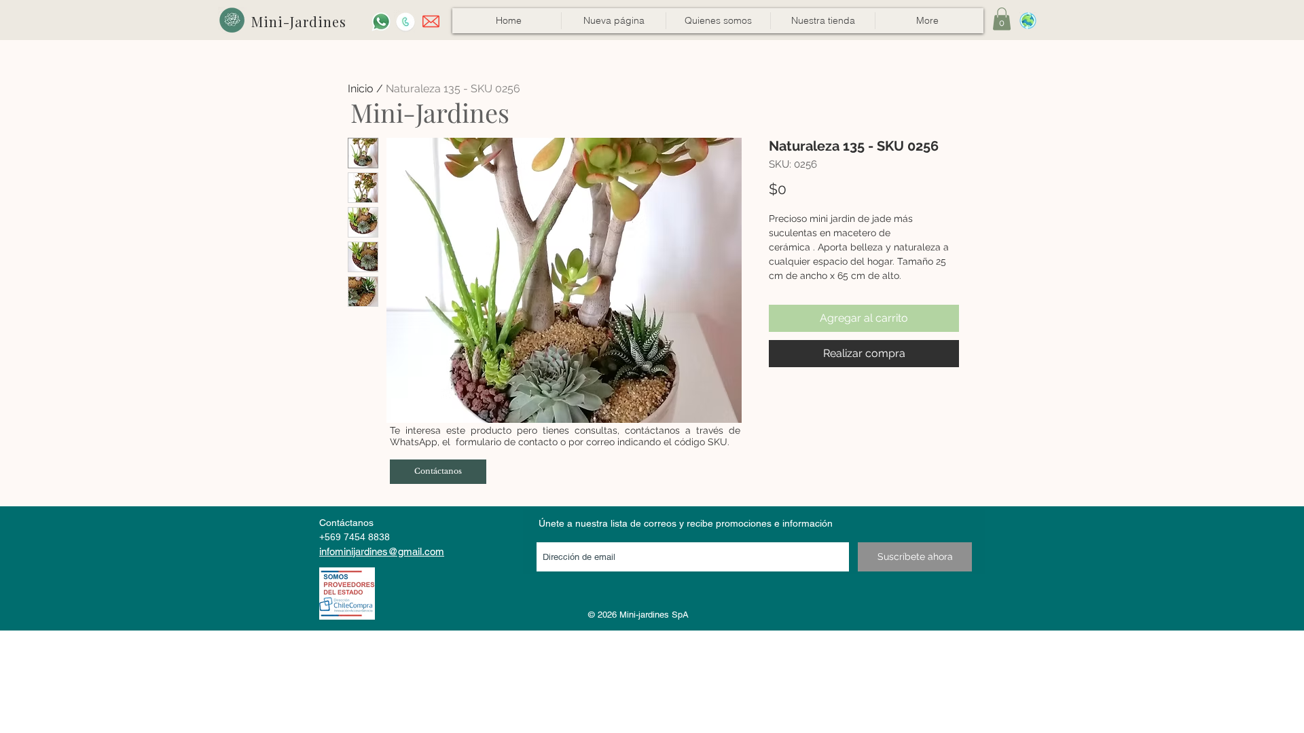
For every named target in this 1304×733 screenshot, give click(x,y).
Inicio (361, 88)
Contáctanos (346, 522)
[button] (822, 20)
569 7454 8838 (357, 536)
